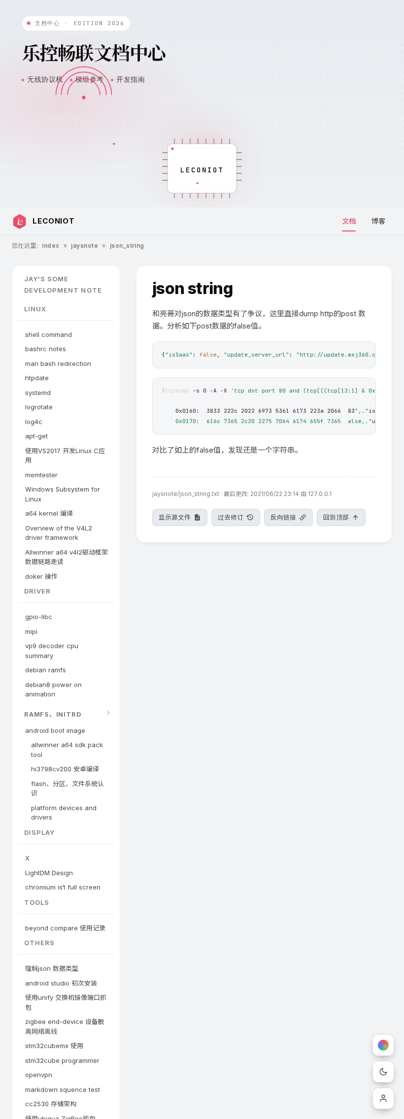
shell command (48, 334)
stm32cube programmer (62, 1060)
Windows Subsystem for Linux (62, 494)
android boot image (55, 730)
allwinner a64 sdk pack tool (67, 749)
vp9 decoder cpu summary (51, 650)
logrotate (39, 407)
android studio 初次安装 (61, 983)
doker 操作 (41, 576)
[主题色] (383, 1045)
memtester (41, 475)
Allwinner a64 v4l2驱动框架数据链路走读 (66, 557)
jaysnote (84, 245)
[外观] (383, 1072)
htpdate (37, 378)
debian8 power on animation (53, 689)
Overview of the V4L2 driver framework (58, 533)
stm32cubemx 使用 (54, 1046)
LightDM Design (49, 873)
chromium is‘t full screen (63, 887)
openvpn (38, 1075)
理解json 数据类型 (51, 968)
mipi (31, 631)
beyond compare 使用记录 (65, 928)
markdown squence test (62, 1089)
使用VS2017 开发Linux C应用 (65, 455)
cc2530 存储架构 (50, 1104)
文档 (349, 221)
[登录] (383, 1098)
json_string (127, 245)
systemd (38, 392)
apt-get (36, 436)
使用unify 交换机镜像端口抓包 (65, 1002)
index (50, 245)
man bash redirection (58, 363)
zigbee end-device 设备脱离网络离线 (64, 1026)
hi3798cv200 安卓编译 (65, 769)
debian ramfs (45, 670)
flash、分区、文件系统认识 (67, 788)
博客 (378, 221)
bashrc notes (45, 349)
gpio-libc (38, 617)
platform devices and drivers (64, 813)
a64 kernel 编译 (49, 513)
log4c (33, 422)
